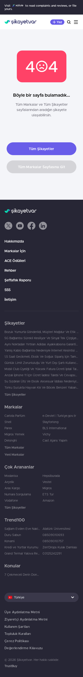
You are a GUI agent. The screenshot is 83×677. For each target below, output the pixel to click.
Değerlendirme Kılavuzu (23, 648)
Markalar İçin (14, 251)
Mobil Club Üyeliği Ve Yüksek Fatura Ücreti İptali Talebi (41, 369)
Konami (9, 541)
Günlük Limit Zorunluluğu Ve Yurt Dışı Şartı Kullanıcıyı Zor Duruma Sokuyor (41, 363)
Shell (7, 422)
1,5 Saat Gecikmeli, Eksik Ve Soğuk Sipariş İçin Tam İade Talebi (41, 356)
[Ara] (69, 22)
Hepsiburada (51, 476)
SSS (7, 290)
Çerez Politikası (16, 641)
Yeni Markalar (14, 454)
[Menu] (76, 22)
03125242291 (52, 553)
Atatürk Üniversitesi (56, 528)
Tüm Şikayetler (41, 149)
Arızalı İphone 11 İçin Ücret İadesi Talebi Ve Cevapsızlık (41, 375)
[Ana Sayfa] (20, 22)
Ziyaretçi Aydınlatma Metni (26, 619)
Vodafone (11, 500)
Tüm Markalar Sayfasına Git (41, 167)
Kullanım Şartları (17, 626)
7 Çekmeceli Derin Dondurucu (22, 574)
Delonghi (10, 440)
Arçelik (9, 482)
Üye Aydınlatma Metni (22, 612)
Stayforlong (50, 422)
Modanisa (11, 476)
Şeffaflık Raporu (17, 280)
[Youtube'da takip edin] (20, 226)
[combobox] (41, 597)
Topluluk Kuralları (17, 634)
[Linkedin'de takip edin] (43, 226)
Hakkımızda (14, 241)
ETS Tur (48, 494)
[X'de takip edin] (8, 226)
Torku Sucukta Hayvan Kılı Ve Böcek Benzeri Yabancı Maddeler (41, 387)
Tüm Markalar (14, 447)
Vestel (46, 482)
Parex (8, 428)
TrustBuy (10, 666)
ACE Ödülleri (14, 261)
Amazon (48, 500)
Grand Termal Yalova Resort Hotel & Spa (22, 553)
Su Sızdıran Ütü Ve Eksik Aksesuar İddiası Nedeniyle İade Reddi (41, 381)
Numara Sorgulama (17, 494)
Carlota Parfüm (14, 415)
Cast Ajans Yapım (54, 440)
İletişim (10, 299)
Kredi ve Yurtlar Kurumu (21, 547)
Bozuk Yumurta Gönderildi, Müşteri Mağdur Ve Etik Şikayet (41, 332)
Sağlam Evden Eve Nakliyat (22, 528)
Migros (47, 488)
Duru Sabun (12, 535)
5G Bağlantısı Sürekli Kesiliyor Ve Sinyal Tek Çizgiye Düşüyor (41, 338)
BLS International (54, 428)
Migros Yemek (14, 434)
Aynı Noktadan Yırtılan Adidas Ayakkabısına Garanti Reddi (41, 344)
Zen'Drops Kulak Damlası (59, 547)
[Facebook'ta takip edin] (31, 226)
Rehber (10, 270)
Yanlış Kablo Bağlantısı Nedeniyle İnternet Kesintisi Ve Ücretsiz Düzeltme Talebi (41, 350)
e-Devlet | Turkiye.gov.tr (59, 415)
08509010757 (53, 541)
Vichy (46, 434)
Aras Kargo (12, 488)
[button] (8, 225)
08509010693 (53, 535)
